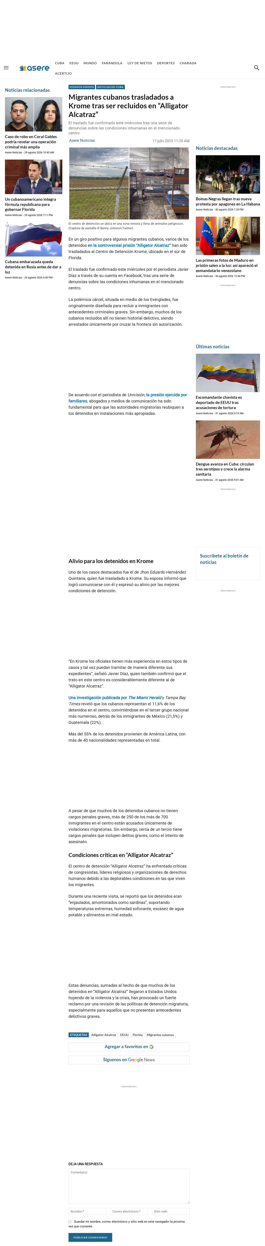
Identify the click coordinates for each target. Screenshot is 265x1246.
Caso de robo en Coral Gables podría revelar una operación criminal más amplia (31, 141)
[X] (111, 1072)
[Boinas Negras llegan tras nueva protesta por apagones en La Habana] (228, 174)
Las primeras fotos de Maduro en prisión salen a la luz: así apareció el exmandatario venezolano (227, 265)
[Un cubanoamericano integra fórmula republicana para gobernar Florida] (33, 177)
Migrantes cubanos (160, 1035)
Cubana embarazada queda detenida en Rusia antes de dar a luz (33, 266)
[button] (256, 68)
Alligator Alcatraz (103, 1035)
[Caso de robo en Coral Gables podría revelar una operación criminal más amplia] (33, 114)
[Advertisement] (132, 29)
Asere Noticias (13, 152)
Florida (138, 1035)
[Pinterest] (120, 1072)
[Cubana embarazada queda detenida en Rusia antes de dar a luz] (33, 239)
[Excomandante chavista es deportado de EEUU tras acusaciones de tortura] (228, 373)
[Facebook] (101, 1072)
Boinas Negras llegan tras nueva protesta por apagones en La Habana (228, 201)
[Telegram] (139, 1072)
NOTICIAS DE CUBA (110, 86)
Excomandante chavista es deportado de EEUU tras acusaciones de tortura (219, 402)
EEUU (124, 1035)
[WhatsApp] (130, 1072)
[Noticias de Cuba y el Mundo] (34, 68)
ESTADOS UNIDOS (82, 86)
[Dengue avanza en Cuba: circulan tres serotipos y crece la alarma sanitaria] (228, 439)
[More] (149, 1072)
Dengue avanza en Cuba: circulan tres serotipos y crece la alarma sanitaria (225, 469)
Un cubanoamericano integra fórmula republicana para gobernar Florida (30, 204)
